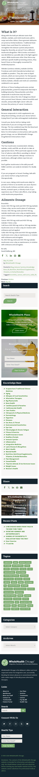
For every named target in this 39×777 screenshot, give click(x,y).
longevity (27, 596)
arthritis (7, 569)
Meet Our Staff (8, 695)
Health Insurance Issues (14, 434)
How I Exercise (11, 541)
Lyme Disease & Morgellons (16, 447)
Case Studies (10, 410)
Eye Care (9, 427)
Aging (8, 393)
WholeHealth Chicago (13, 263)
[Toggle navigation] (35, 3)
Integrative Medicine (13, 444)
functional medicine (14, 586)
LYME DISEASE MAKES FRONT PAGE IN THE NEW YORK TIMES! (19, 528)
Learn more (19, 330)
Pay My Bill (23, 700)
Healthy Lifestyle (12, 437)
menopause (17, 599)
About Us (6, 691)
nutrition (25, 599)
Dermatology (11, 415)
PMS (17, 602)
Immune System (20, 267)
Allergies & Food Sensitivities (17, 396)
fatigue (21, 582)
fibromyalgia (28, 582)
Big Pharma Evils (12, 401)
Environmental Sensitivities (16, 425)
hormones (31, 589)
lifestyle (20, 596)
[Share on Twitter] (8, 255)
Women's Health (25, 609)
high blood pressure (20, 589)
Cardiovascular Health (14, 408)
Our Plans (23, 691)
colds (32, 274)
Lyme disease (8, 599)
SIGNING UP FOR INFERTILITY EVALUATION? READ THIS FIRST (17, 537)
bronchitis (13, 274)
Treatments (24, 695)
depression (19, 579)
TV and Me (10, 543)
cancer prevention (9, 572)
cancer (19, 274)
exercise (14, 582)
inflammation (19, 592)
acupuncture (8, 562)
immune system (9, 592)
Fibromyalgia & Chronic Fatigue (17, 430)
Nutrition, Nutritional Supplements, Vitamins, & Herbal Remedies (19, 270)
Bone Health (10, 403)
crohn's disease (9, 579)
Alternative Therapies (14, 398)
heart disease (8, 589)
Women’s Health (12, 468)
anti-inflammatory (18, 566)
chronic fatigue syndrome (11, 576)
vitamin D (7, 609)
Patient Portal (7, 702)
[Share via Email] (20, 255)
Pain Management (12, 459)
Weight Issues (11, 466)
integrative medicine (10, 596)
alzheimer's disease (25, 562)
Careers (22, 698)
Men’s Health (10, 449)
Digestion (9, 417)
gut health (24, 586)
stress (14, 605)
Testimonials (7, 700)
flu (36, 274)
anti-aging (7, 566)
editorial (7, 582)
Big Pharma (15, 569)
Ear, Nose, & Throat (13, 422)
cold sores (26, 274)
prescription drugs (26, 602)
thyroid (30, 605)
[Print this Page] (16, 255)
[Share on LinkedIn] (12, 255)
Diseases (9, 420)
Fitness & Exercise (12, 432)
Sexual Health (11, 461)
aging (15, 562)
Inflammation (11, 442)
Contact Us (6, 698)
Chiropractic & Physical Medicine (18, 413)
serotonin (7, 605)
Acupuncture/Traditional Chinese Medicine (18, 390)
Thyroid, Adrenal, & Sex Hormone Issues (20, 464)
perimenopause (9, 602)
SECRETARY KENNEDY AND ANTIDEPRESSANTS (15, 532)
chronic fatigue (21, 572)
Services (22, 693)
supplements (22, 605)
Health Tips (14, 21)
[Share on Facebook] (3, 255)
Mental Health (11, 451)
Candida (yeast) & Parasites (16, 405)
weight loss (15, 609)
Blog (12, 267)
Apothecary (19, 513)
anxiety (27, 566)
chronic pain (24, 576)
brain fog (22, 569)
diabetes (26, 579)
